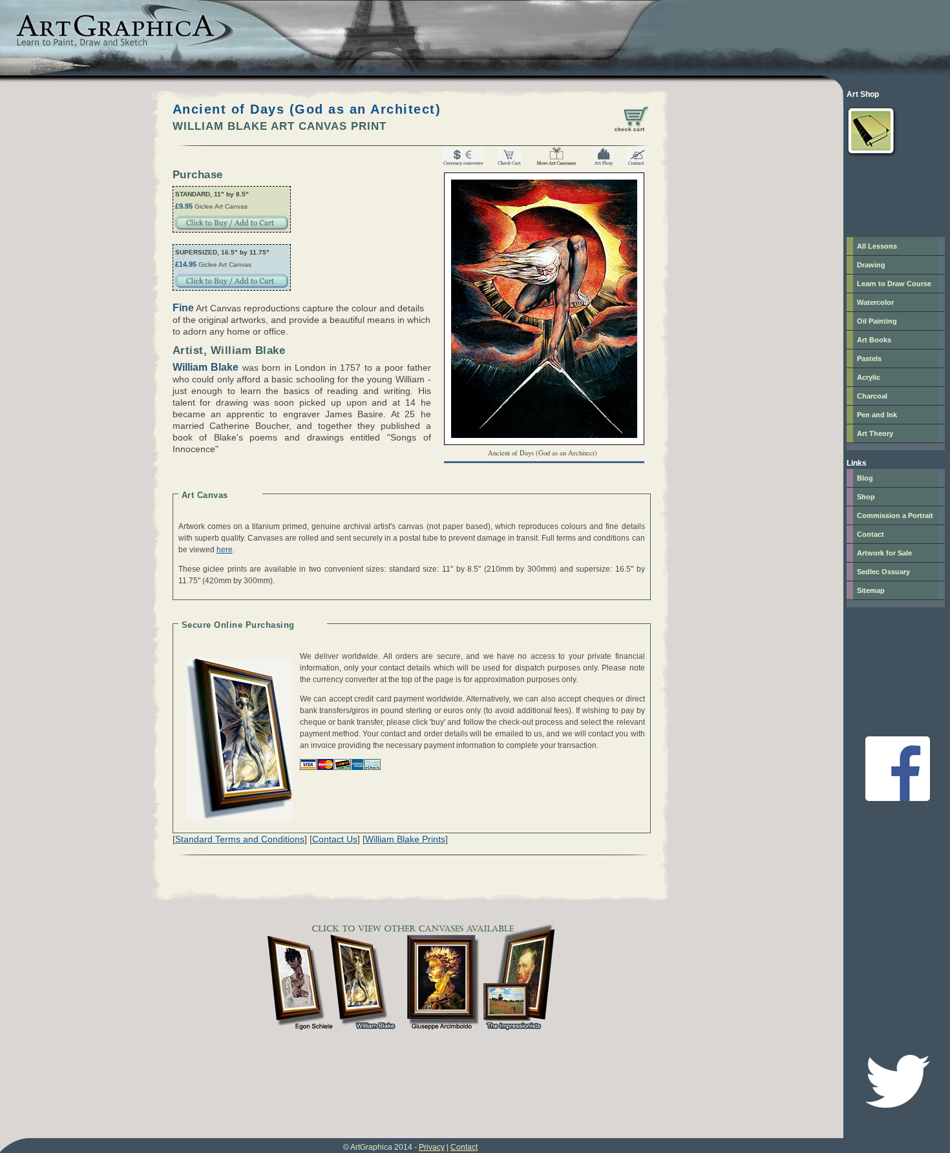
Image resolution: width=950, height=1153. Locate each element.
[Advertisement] (885, 193)
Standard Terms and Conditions (239, 839)
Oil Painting (877, 321)
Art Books (874, 340)
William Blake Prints (405, 839)
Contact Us (334, 839)
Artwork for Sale (884, 553)
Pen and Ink (877, 415)
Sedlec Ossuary (883, 572)
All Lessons (877, 246)
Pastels (869, 358)
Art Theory (875, 433)
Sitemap (871, 590)
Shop (866, 497)
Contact (870, 534)
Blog (865, 478)
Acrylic (868, 377)
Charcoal (872, 396)
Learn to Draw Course (894, 283)
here (224, 550)
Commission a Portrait (895, 515)
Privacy (432, 1147)
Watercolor (875, 302)
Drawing (871, 265)
